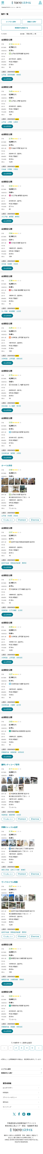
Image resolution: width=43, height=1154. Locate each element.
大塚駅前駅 (14, 979)
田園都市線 (5, 752)
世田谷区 (19, 358)
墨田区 (24, 563)
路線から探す (32, 22)
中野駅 (10, 169)
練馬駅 (11, 216)
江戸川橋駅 (12, 610)
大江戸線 (5, 216)
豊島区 (22, 979)
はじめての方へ (8, 1088)
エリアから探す (11, 22)
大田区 (18, 453)
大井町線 (5, 358)
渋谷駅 (10, 516)
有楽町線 (5, 610)
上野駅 (10, 122)
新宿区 (18, 75)
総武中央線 (5, 563)
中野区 (16, 169)
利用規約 (5, 1092)
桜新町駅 (13, 752)
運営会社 (5, 1102)
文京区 (18, 311)
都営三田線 (5, 870)
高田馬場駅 (11, 75)
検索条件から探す (6, 1073)
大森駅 (12, 705)
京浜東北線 (5, 453)
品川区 (18, 705)
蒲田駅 (12, 453)
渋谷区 (16, 264)
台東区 (16, 122)
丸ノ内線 (5, 311)
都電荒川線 (5, 979)
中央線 (4, 169)
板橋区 (23, 870)
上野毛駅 (12, 358)
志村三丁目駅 (15, 870)
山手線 (4, 75)
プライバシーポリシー (10, 1097)
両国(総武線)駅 (15, 563)
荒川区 (18, 406)
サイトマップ (7, 1107)
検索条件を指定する (21, 28)
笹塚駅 (10, 264)
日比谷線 (5, 406)
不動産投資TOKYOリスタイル (8, 7)
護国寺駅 (12, 815)
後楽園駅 (12, 311)
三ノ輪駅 (12, 406)
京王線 (4, 264)
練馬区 (17, 216)
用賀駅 (12, 1027)
